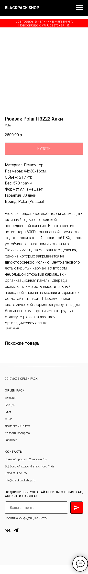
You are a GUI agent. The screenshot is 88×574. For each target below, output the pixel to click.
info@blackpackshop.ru (20, 480)
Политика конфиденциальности (26, 518)
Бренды (10, 405)
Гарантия (11, 440)
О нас (8, 419)
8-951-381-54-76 (16, 473)
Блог (8, 412)
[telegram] (16, 530)
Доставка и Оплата (17, 426)
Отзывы (10, 398)
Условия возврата (17, 433)
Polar (22, 201)
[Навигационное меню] (79, 7)
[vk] (8, 530)
